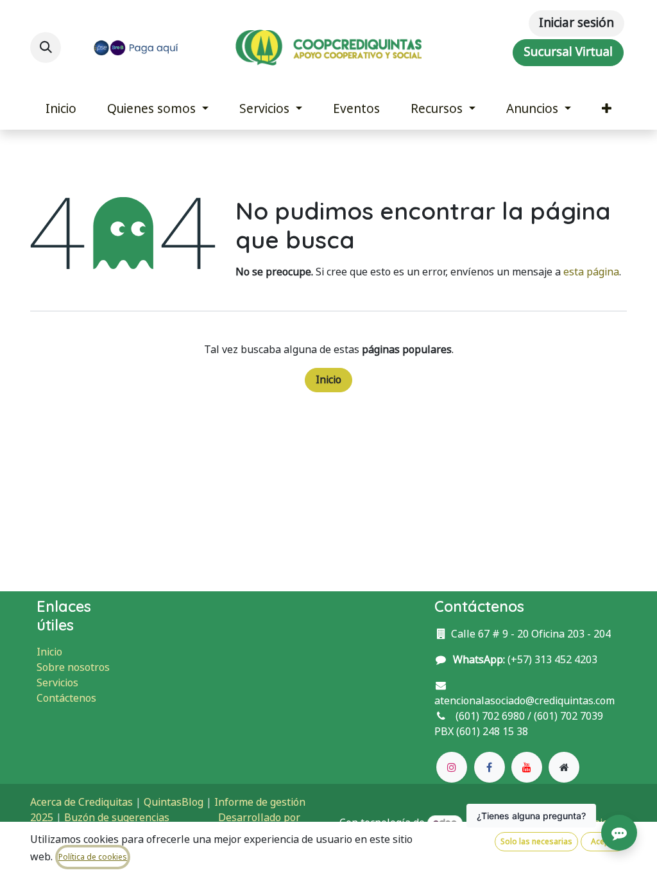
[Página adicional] (564, 767)
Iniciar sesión (576, 23)
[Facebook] (489, 767)
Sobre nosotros (73, 667)
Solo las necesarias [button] (536, 842)
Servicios (57, 682)
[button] (45, 47)
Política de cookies (92, 857)
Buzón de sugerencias (116, 817)
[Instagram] (451, 767)
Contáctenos (66, 698)
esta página (591, 271)
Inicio (328, 379)
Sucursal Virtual (568, 52)
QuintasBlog (173, 802)
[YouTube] (526, 767)
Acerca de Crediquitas (81, 802)
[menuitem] (61, 109)
